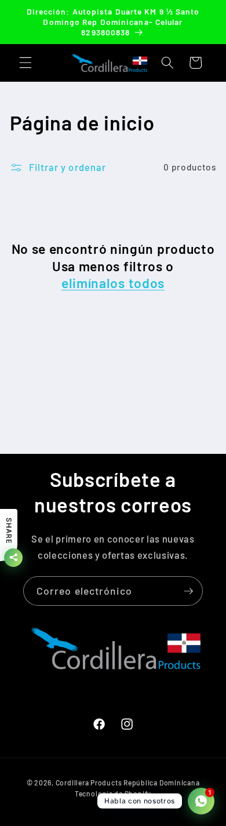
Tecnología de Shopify (113, 793)
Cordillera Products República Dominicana (128, 782)
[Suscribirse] (188, 591)
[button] (25, 63)
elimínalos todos (113, 283)
